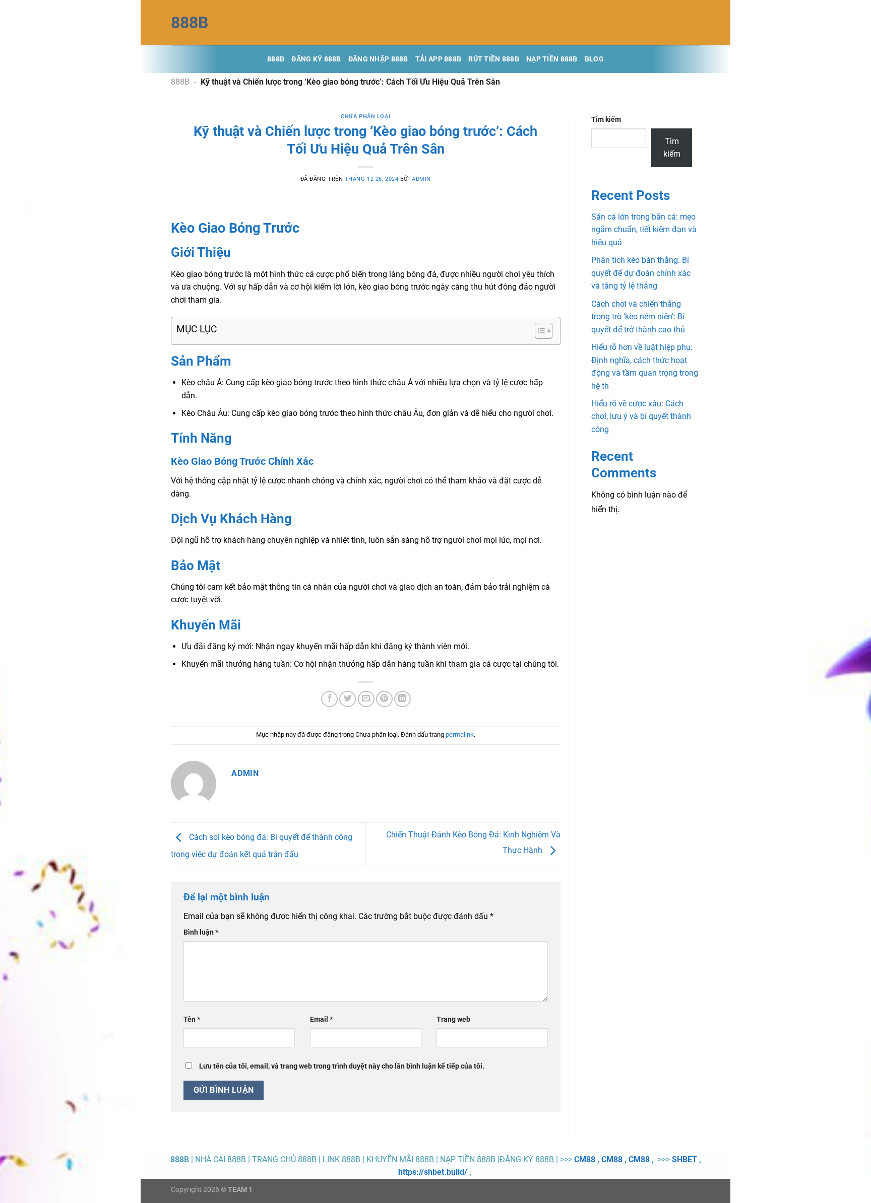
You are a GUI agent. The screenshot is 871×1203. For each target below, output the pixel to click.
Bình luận (200, 932)
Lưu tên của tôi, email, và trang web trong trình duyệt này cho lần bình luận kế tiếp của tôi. (341, 1066)
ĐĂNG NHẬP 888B (378, 59)
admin (421, 179)
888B (189, 23)
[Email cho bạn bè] (366, 699)
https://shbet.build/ (432, 1172)
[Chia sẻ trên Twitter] (347, 699)
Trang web (453, 1019)
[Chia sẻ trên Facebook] (329, 699)
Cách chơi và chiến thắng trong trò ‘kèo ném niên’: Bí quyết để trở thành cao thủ (638, 316)
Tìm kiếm (606, 119)
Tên (191, 1019)
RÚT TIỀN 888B (493, 59)
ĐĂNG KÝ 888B (316, 59)
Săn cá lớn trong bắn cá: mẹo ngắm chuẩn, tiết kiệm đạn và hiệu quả (644, 229)
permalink (460, 734)
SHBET (684, 1159)
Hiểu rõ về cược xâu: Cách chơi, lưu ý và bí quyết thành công (641, 416)
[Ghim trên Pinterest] (384, 699)
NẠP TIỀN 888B (552, 59)
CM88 (584, 1159)
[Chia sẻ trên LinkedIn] (402, 699)
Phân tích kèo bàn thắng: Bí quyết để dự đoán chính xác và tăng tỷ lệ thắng (641, 273)
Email (321, 1019)
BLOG (594, 59)
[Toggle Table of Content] (538, 330)
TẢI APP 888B (438, 59)
